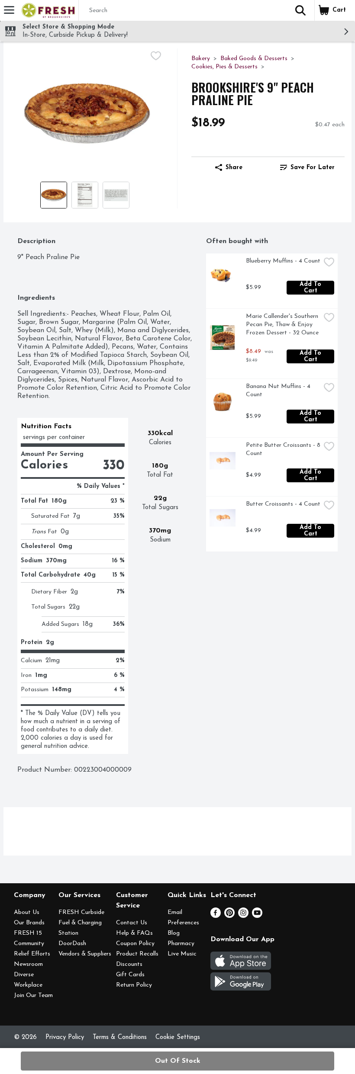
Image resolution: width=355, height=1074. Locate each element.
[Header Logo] (46, 10)
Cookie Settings (177, 1037)
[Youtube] (257, 916)
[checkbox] (156, 56)
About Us (26, 912)
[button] (300, 10)
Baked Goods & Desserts (253, 58)
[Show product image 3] (116, 195)
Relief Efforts (32, 954)
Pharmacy (181, 943)
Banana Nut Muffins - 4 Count (279, 390)
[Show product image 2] (84, 195)
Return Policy (134, 985)
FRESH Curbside (81, 912)
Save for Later (312, 167)
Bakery (200, 58)
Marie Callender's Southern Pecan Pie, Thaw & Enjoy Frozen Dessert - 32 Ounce (283, 324)
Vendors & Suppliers (84, 954)
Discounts (129, 964)
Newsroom (28, 964)
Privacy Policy (64, 1037)
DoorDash (72, 943)
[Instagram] (243, 916)
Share (234, 167)
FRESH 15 (28, 933)
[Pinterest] (229, 916)
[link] (307, 167)
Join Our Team (33, 995)
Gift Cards (130, 974)
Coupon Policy (135, 943)
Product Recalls (137, 954)
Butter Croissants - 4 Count (283, 504)
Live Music (182, 954)
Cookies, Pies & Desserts (224, 67)
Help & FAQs (134, 933)
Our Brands (29, 923)
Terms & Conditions (120, 1037)
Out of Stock (177, 1061)
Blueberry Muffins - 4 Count (283, 261)
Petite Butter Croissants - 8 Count (283, 449)
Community (29, 943)
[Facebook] (215, 916)
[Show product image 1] (53, 195)
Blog (174, 933)
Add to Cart (311, 287)
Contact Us (131, 923)
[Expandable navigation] (9, 10)
